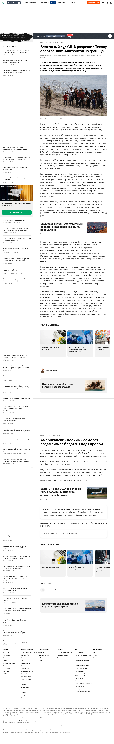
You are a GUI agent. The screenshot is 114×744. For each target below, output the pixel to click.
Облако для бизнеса (81, 668)
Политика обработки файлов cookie (57, 732)
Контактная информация (83, 655)
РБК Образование (8, 674)
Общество (6, 360)
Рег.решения (79, 678)
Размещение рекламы (82, 660)
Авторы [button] (43, 364)
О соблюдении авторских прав (37, 729)
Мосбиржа (22, 721)
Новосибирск (25, 658)
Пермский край (26, 676)
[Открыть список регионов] (103, 2)
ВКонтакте (42, 652)
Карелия (23, 692)
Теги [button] (49, 364)
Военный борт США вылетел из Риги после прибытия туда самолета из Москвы (60, 492)
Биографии (6, 668)
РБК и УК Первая (8, 253)
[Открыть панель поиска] (107, 2)
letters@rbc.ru (14, 715)
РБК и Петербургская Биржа (12, 453)
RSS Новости (61, 666)
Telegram (42, 658)
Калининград (25, 668)
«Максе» (74, 533)
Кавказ (23, 690)
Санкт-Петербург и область (30, 652)
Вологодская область (27, 666)
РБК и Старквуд (7, 380)
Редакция (78, 658)
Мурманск (24, 695)
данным (46, 469)
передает (73, 129)
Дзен (40, 660)
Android (95, 655)
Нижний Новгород (27, 674)
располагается (73, 522)
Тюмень (23, 684)
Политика (6, 75)
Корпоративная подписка (65, 658)
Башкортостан (25, 663)
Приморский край (26, 698)
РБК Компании (7, 232)
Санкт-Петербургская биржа (35, 721)
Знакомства (78, 681)
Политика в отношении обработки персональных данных (23, 732)
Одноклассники (44, 655)
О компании (79, 652)
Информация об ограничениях (13, 729)
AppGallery (96, 658)
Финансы (5, 152)
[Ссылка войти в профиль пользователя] (111, 2)
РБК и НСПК (6, 55)
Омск (22, 660)
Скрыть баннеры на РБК (64, 652)
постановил (86, 310)
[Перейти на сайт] (16, 37)
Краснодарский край (27, 671)
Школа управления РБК (82, 691)
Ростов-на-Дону (26, 679)
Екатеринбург (25, 655)
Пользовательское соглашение (61, 729)
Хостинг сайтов (80, 675)
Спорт (5, 172)
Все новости (8, 46)
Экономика (6, 65)
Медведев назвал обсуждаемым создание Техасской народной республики (61, 226)
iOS (94, 652)
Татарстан (24, 682)
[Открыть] (16, 3)
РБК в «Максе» (49, 325)
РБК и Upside (7, 603)
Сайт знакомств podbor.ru (83, 683)
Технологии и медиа (9, 663)
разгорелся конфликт (58, 244)
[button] (103, 2)
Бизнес (5, 283)
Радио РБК (12, 3)
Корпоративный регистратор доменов (82, 672)
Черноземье (25, 687)
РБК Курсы (78, 689)
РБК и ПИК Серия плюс (10, 273)
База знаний (6, 671)
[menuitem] (30, 2)
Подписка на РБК (62, 655)
